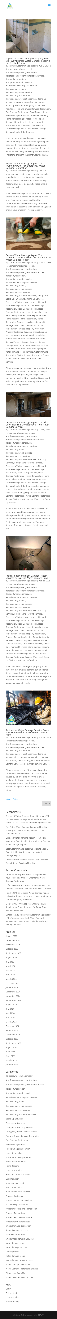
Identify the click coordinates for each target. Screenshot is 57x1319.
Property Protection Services (19, 180)
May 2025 (10, 970)
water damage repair (36, 348)
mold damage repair (15, 174)
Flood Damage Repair (39, 112)
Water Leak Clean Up (15, 358)
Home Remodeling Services (18, 118)
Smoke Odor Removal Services (36, 763)
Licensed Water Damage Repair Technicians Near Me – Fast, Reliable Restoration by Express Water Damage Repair (28, 841)
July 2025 (10, 961)
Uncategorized (12, 1251)
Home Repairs (20, 122)
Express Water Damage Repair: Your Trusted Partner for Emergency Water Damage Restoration (25, 165)
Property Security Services (25, 342)
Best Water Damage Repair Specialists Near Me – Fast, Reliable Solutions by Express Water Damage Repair (28, 852)
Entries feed (11, 1293)
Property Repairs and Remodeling (30, 335)
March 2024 (11, 1021)
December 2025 (13, 940)
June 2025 (10, 966)
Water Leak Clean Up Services (23, 660)
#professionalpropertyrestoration (21, 72)
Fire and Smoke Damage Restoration (33, 109)
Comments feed (13, 1297)
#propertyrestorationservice (19, 82)
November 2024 (13, 996)
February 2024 (12, 1026)
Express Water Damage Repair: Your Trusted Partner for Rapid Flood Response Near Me (26, 907)
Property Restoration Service (19, 637)
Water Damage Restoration (26, 653)
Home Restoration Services (18, 125)
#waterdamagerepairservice (19, 92)
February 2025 (12, 983)
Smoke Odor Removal (24, 132)
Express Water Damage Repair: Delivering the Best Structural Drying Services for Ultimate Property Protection (28, 896)
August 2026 (11, 936)
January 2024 (12, 1030)
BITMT (41, 1315)
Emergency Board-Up (24, 102)
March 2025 (11, 979)
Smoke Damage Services (28, 184)
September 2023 (13, 1043)
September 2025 (13, 953)
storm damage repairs (38, 647)
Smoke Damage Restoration (18, 128)
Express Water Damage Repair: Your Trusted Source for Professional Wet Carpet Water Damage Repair (28, 257)
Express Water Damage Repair (22, 65)
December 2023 (13, 1034)
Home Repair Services (36, 315)
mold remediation (34, 174)
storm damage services (24, 489)
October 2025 (12, 949)
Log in (8, 1288)
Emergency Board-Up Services (29, 298)
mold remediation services (18, 1191)
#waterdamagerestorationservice (21, 99)
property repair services (17, 1204)
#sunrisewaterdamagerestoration (21, 85)
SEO (15, 1315)
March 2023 (11, 1060)
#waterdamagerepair (15, 89)
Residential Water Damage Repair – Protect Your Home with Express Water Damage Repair (28, 732)
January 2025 (12, 987)
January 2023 (12, 1064)
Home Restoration (36, 122)
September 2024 (13, 1000)
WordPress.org (12, 1301)
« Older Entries (13, 799)
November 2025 (13, 944)
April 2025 (10, 974)
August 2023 (11, 1047)
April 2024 (10, 1017)
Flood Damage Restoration (18, 115)
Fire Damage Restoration (17, 112)
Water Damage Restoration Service (33, 355)
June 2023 (10, 1051)
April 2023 (10, 1056)
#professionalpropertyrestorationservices (25, 75)
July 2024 (10, 1008)
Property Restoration (15, 338)
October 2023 (12, 1039)
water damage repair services (19, 351)
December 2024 (13, 991)
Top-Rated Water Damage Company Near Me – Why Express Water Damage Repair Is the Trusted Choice (28, 61)
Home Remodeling (39, 115)
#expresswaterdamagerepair (19, 69)
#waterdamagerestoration (18, 95)
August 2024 (11, 1004)
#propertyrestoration (15, 79)
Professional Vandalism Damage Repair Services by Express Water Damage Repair (28, 576)
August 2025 (11, 957)
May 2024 (10, 1013)
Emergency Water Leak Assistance (21, 302)
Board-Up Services (14, 1118)
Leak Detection (38, 125)
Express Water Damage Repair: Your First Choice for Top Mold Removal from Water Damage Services (27, 424)
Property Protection (35, 177)
